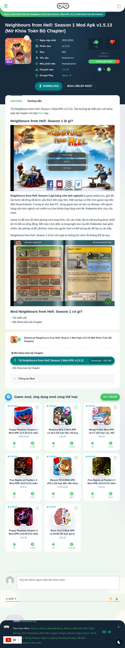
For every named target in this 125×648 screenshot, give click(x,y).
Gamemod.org (28, 621)
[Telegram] (100, 69)
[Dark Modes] (119, 642)
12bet (33, 642)
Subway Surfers (38, 628)
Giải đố (65, 69)
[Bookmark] (26, 38)
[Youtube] (104, 632)
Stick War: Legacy (49, 633)
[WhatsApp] (109, 69)
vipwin (25, 642)
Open (65, 75)
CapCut (53, 638)
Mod (40, 113)
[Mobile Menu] (6, 6)
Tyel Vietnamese (29, 633)
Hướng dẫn (35, 101)
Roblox (67, 628)
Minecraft (78, 628)
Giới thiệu (16, 101)
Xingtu (62, 633)
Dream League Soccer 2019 (82, 633)
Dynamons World (22, 638)
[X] (104, 69)
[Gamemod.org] (63, 6)
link (39, 642)
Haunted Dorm (55, 628)
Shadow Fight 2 (40, 638)
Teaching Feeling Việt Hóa (71, 638)
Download (51, 86)
